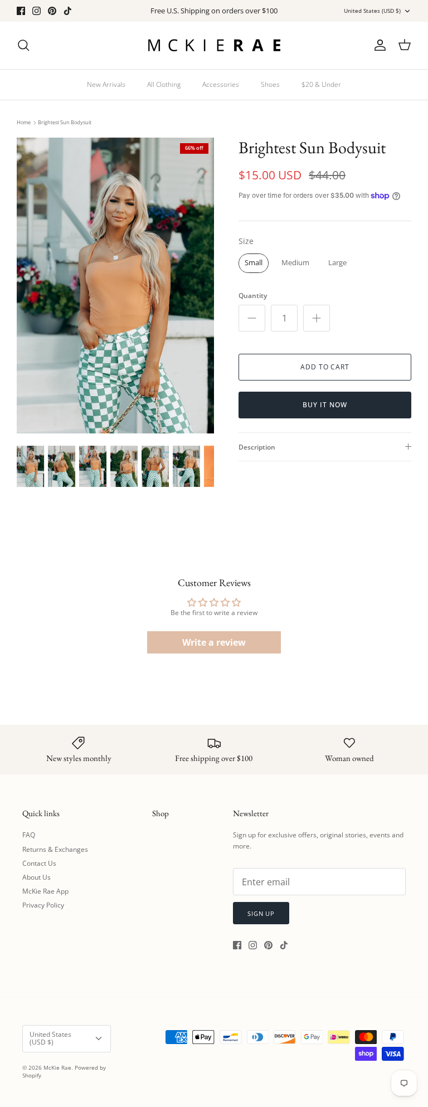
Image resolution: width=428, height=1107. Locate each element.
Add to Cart (325, 367)
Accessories (220, 84)
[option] (115, 285)
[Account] (378, 45)
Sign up (261, 913)
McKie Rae (57, 1067)
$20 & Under (321, 84)
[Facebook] (21, 11)
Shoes (270, 84)
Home (24, 122)
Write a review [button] (214, 642)
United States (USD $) (372, 10)
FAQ (28, 835)
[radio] (254, 263)
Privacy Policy (43, 905)
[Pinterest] (52, 11)
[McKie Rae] (214, 45)
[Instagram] (36, 11)
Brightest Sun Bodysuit (64, 122)
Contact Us (39, 863)
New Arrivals (106, 84)
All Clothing (164, 84)
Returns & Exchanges (55, 849)
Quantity (253, 295)
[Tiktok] (68, 11)
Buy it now (325, 404)
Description (257, 447)
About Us (36, 877)
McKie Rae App (45, 891)
